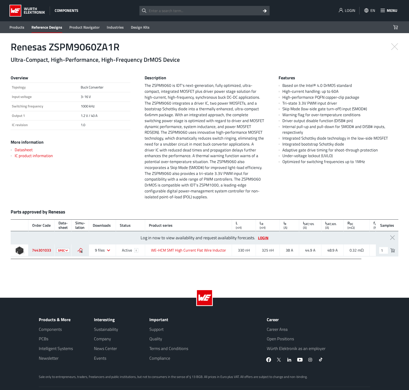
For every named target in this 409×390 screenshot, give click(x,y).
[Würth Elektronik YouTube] (300, 360)
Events (100, 358)
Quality (155, 339)
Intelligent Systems (56, 348)
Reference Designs (46, 27)
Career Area (277, 329)
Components (50, 329)
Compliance (159, 358)
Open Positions (280, 339)
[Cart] (396, 27)
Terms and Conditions (168, 348)
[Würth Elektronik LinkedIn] (289, 360)
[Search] (265, 10)
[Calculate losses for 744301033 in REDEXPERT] (80, 250)
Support (156, 329)
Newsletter (48, 358)
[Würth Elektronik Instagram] (310, 360)
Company (102, 339)
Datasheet (24, 150)
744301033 (41, 250)
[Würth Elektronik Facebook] (268, 360)
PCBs (43, 339)
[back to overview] (394, 46)
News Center (105, 348)
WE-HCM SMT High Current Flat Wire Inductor (188, 250)
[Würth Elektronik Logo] (27, 11)
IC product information (34, 156)
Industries (115, 27)
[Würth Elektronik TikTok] (321, 360)
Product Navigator (84, 27)
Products (16, 27)
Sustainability (106, 329)
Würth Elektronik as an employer (296, 348)
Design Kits (140, 27)
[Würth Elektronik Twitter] (279, 360)
